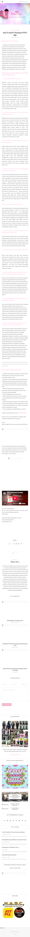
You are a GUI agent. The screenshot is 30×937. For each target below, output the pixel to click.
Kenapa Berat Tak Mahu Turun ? (10, 847)
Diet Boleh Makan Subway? (9, 855)
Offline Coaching (15, 30)
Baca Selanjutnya (15, 754)
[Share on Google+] (19, 544)
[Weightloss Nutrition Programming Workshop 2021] (15, 633)
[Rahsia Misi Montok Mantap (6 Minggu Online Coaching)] (15, 658)
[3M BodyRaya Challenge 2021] (15, 610)
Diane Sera (15, 562)
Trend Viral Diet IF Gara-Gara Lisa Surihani (13, 832)
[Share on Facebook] (13, 544)
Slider (15, 540)
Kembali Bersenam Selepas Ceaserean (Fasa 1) (14, 839)
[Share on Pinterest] (21, 544)
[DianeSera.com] (15, 13)
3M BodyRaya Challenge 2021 (15, 620)
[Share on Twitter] (16, 544)
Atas (15, 934)
